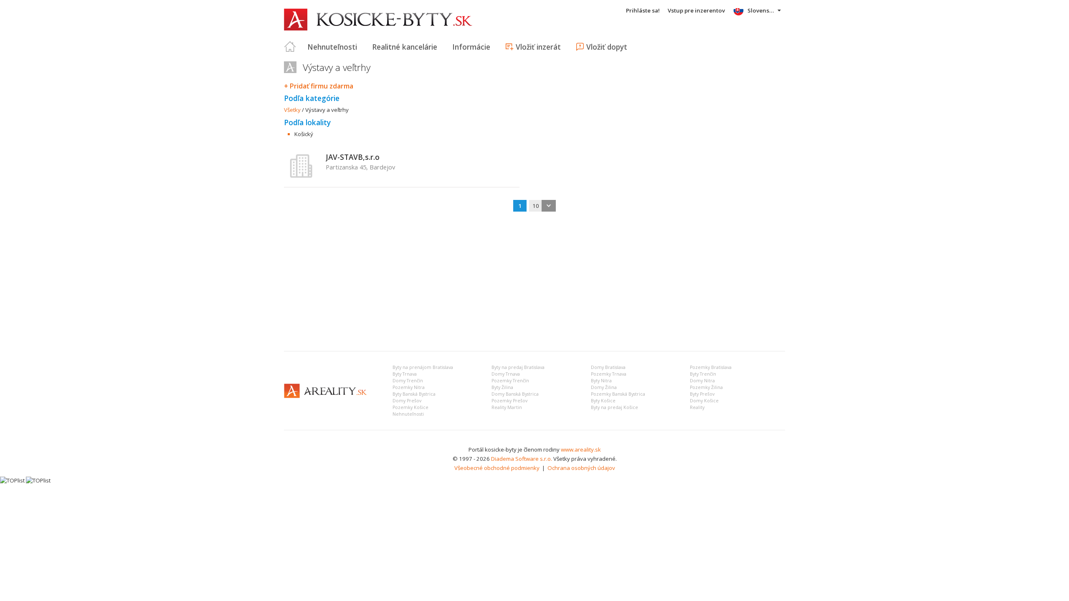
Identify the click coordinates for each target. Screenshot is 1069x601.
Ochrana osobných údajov (581, 468)
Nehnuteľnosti (332, 47)
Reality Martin (506, 407)
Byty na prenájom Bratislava (423, 367)
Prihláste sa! (643, 10)
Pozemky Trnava (608, 374)
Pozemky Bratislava (711, 367)
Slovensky (761, 10)
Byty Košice (603, 401)
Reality (697, 407)
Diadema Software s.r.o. (521, 458)
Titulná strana (290, 46)
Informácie (471, 47)
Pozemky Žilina (706, 387)
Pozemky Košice (410, 407)
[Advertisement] (534, 282)
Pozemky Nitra (409, 387)
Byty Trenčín (703, 374)
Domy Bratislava (608, 367)
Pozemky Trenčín (510, 381)
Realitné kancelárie (404, 47)
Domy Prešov (407, 401)
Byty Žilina (502, 387)
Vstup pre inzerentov (696, 10)
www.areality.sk (581, 449)
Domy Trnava (505, 374)
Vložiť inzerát (538, 47)
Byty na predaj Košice (614, 407)
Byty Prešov (702, 394)
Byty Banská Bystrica (414, 394)
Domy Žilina (604, 387)
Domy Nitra (702, 381)
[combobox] (542, 206)
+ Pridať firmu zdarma (318, 86)
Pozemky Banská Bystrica (618, 394)
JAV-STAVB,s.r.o (353, 157)
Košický (303, 134)
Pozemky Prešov (509, 401)
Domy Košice (704, 401)
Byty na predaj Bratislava (518, 367)
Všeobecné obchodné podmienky (497, 468)
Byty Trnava (405, 374)
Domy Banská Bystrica (515, 394)
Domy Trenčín (408, 381)
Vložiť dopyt (606, 47)
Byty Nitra (601, 381)
